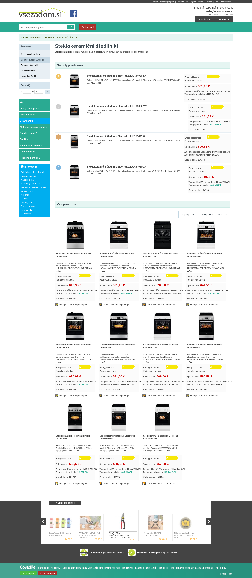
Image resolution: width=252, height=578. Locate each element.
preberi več (226, 573)
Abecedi (222, 214)
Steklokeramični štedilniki (66, 37)
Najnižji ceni (187, 214)
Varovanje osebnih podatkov (34, 187)
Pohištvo (24, 139)
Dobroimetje (26, 210)
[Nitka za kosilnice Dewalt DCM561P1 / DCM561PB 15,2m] (159, 523)
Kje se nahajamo (198, 2)
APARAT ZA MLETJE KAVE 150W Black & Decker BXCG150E (63, 535)
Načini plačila (27, 180)
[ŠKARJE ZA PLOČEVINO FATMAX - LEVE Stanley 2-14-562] (93, 523)
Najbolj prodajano (65, 502)
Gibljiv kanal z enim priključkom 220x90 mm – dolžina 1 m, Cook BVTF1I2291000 (187, 535)
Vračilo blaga (27, 191)
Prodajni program (167, 2)
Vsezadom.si (25, 5)
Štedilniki (48, 37)
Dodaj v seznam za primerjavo (73, 304)
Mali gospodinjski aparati (33, 127)
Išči (70, 27)
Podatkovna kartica (193, 81)
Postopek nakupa (29, 176)
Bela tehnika (36, 37)
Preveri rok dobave (221, 91)
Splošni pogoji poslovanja (33, 172)
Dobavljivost (26, 202)
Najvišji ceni (206, 214)
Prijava (225, 19)
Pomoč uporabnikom (223, 2)
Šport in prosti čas (29, 133)
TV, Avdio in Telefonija (32, 145)
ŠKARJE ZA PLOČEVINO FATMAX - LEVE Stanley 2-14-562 (93, 535)
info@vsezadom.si (219, 11)
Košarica (205, 19)
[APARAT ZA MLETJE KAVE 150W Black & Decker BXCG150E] (63, 523)
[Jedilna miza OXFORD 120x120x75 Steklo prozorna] (126, 521)
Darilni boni (87, 27)
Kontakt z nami (182, 2)
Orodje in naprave (29, 108)
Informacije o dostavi (30, 183)
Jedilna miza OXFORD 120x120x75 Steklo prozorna (122, 535)
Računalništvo (27, 151)
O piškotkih (26, 214)
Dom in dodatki (28, 114)
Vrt (21, 102)
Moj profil (25, 195)
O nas (209, 2)
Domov (155, 2)
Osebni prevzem (28, 206)
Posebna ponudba (30, 157)
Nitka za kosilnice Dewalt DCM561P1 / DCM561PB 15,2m (158, 535)
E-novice (25, 199)
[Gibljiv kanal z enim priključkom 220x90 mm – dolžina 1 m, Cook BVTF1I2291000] (189, 523)
